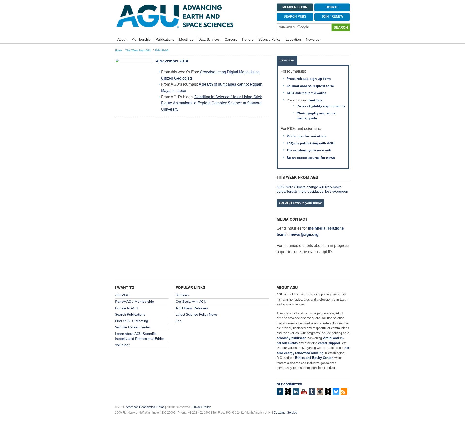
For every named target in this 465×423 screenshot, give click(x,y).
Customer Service (285, 412)
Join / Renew (332, 16)
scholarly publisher (291, 338)
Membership (141, 39)
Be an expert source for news (311, 157)
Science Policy (269, 39)
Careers (231, 39)
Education (293, 39)
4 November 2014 (172, 61)
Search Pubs (295, 16)
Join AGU (122, 295)
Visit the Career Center (132, 327)
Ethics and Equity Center (314, 358)
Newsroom (314, 39)
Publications (165, 39)
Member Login (294, 7)
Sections (182, 295)
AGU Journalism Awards (306, 93)
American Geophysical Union (145, 407)
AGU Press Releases (192, 308)
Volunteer (122, 345)
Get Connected (289, 384)
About (121, 39)
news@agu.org (304, 235)
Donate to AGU (126, 308)
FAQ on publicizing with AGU (310, 143)
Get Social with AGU (191, 301)
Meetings (186, 39)
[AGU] (192, 16)
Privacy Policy (201, 407)
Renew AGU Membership (134, 301)
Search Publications (130, 314)
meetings (315, 100)
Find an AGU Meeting (131, 321)
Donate (332, 7)
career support (329, 343)
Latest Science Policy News (196, 314)
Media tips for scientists (306, 136)
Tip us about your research (309, 150)
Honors (247, 39)
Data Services (209, 39)
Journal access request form (310, 86)
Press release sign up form (309, 79)
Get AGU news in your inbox (300, 203)
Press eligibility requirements (321, 106)
